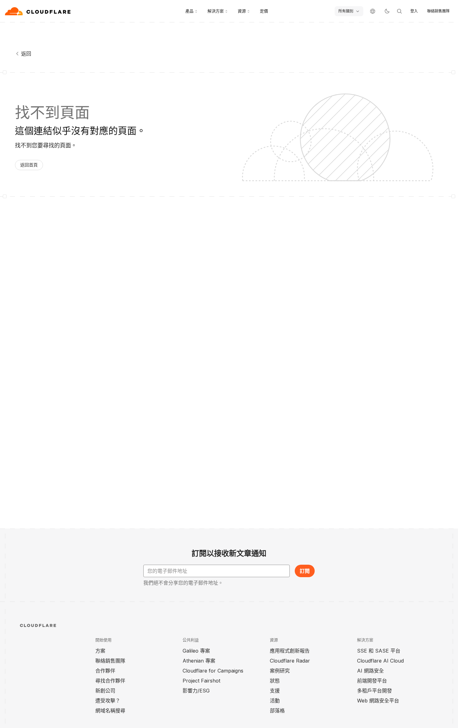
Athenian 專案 (199, 661)
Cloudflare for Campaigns (213, 671)
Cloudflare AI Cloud (380, 661)
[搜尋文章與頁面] (399, 11)
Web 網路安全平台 (378, 700)
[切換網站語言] (372, 11)
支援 (275, 690)
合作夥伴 (105, 671)
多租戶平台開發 (374, 690)
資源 (242, 10)
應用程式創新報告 (290, 651)
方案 (100, 651)
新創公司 (105, 690)
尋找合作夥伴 (110, 681)
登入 (414, 11)
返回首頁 (29, 164)
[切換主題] (387, 11)
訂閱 (305, 571)
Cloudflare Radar (290, 661)
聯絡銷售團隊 (438, 11)
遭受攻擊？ (107, 700)
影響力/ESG (196, 690)
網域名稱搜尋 (110, 710)
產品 (189, 10)
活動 (275, 700)
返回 (26, 53)
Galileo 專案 (196, 651)
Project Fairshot (201, 681)
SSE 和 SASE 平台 (378, 651)
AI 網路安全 (370, 671)
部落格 (277, 710)
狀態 (275, 681)
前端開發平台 (372, 681)
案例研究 (280, 671)
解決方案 (216, 10)
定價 (264, 10)
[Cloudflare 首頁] (38, 11)
